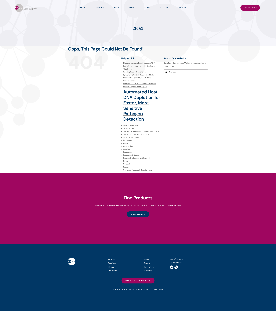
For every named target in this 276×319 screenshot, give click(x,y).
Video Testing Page (131, 137)
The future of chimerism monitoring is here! (141, 131)
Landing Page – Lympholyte (134, 72)
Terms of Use (128, 128)
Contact (126, 164)
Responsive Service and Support (136, 158)
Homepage (127, 140)
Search (126, 167)
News (125, 161)
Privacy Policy (129, 81)
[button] (197, 8)
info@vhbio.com (176, 262)
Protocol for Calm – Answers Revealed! (139, 84)
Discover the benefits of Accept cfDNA (139, 63)
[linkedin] (171, 267)
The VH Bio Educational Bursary (136, 134)
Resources (127, 152)
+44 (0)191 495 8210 (178, 259)
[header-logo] (26, 4)
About (125, 143)
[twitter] (176, 267)
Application (128, 146)
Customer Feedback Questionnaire (137, 170)
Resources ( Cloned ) (132, 155)
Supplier (126, 149)
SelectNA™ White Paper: (141, 104)
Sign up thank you (130, 125)
